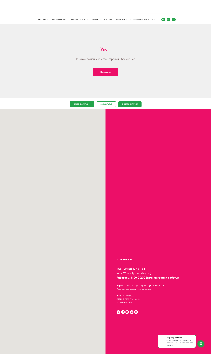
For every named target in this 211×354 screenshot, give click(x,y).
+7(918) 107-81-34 (133, 269)
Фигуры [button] (95, 20)
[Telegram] (123, 312)
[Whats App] (127, 312)
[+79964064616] (118, 312)
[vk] (174, 19)
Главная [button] (42, 20)
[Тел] (163, 19)
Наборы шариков (60, 20)
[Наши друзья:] (136, 312)
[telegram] (168, 19)
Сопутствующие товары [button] (142, 20)
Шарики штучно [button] (79, 20)
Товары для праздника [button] (115, 20)
